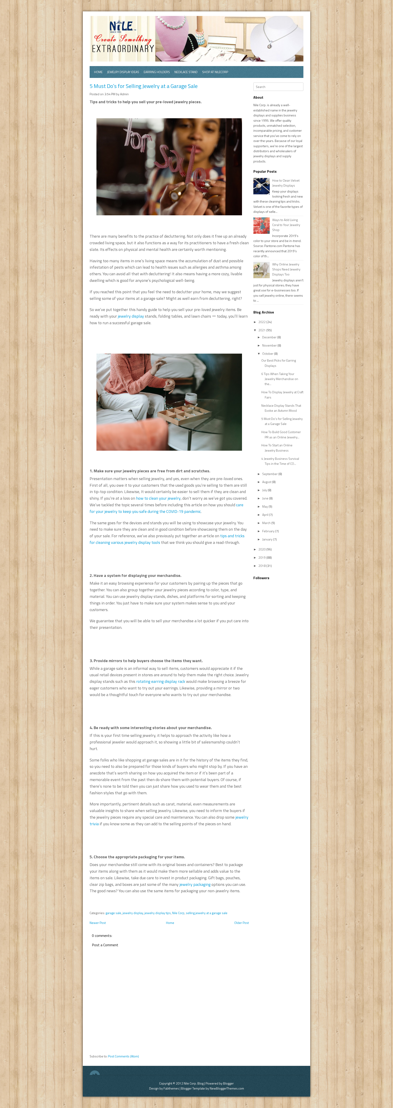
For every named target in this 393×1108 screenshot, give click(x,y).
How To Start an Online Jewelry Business (276, 447)
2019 (262, 557)
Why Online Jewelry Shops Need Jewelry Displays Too (286, 269)
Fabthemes (171, 1088)
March (266, 522)
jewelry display (131, 316)
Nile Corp (178, 912)
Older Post (241, 922)
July (265, 490)
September (270, 473)
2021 (262, 330)
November (269, 345)
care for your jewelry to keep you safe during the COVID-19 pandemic (166, 508)
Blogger (228, 1083)
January (267, 539)
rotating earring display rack (160, 681)
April (265, 514)
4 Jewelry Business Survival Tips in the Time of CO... (280, 461)
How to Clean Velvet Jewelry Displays (286, 183)
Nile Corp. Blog (194, 1083)
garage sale (113, 912)
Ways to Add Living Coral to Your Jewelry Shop (286, 224)
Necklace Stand (186, 71)
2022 (262, 321)
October (268, 353)
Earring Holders (157, 71)
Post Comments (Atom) (123, 1056)
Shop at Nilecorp (215, 71)
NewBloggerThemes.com (227, 1088)
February (268, 531)
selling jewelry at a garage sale (206, 912)
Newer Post (98, 922)
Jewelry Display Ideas (123, 71)
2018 (262, 565)
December (269, 337)
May (265, 506)
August (267, 481)
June (265, 498)
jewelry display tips (157, 912)
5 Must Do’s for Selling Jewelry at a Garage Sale (144, 86)
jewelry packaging (195, 884)
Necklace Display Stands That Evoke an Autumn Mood (281, 408)
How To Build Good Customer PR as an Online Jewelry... (281, 434)
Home (98, 71)
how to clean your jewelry (158, 498)
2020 (262, 549)
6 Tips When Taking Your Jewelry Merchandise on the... (279, 378)
